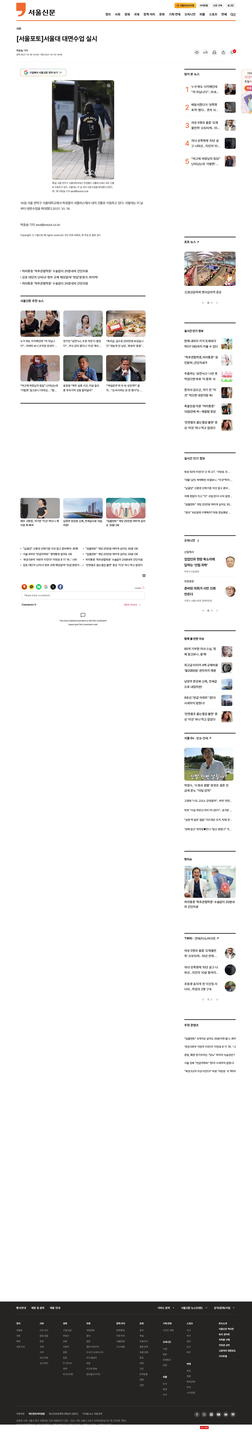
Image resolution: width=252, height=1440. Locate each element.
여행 (142, 1363)
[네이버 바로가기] (226, 1414)
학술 (142, 1335)
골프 (189, 1341)
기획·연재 (175, 14)
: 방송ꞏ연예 (196, 738)
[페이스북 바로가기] (197, 1414)
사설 (165, 1348)
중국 (88, 1335)
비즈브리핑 (68, 1374)
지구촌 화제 (91, 1368)
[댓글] (232, 52)
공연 (142, 1385)
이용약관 (20, 1413)
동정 (165, 1389)
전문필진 (167, 1359)
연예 (224, 14)
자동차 (66, 1346)
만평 (165, 1365)
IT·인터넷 (67, 1363)
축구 (189, 1335)
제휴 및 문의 (37, 1308)
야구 (189, 1330)
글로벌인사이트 (93, 1374)
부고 (165, 1394)
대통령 (19, 1330)
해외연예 (191, 1381)
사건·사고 (44, 1330)
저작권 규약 (224, 1345)
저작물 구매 (224, 1339)
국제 (136, 14)
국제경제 (90, 1330)
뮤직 (189, 1387)
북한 (18, 1341)
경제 (127, 14)
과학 (42, 1352)
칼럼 (165, 1354)
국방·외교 (20, 1346)
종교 (142, 1357)
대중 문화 (144, 1352)
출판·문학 (144, 1346)
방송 (189, 1370)
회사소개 (223, 1323)
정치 (108, 14)
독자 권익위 (224, 1334)
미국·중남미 (91, 1357)
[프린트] (214, 52)
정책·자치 (149, 14)
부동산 (66, 1335)
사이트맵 (223, 1356)
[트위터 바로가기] (204, 1414)
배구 (189, 1352)
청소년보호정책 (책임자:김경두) (63, 1413)
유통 (65, 1352)
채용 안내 (55, 1308)
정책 (65, 1368)
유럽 (88, 1363)
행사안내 (21, 1308)
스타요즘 (191, 1392)
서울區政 (120, 1341)
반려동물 (144, 1374)
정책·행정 (120, 1330)
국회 (18, 1335)
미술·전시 (144, 1341)
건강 (142, 1368)
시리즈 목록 (168, 1330)
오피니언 (190, 14)
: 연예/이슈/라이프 (200, 938)
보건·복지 (44, 1363)
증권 (65, 1357)
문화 (162, 14)
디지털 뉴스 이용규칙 (92, 1413)
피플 (202, 14)
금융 (65, 1341)
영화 (142, 1379)
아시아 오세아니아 (94, 1352)
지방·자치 (120, 1335)
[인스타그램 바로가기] (211, 1414)
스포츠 (213, 14)
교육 (42, 1346)
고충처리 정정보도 (227, 1350)
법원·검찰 (44, 1335)
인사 (165, 1383)
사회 (117, 14)
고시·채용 (120, 1346)
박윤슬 (19, 50)
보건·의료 (44, 1357)
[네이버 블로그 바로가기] (233, 1414)
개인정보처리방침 (36, 1413)
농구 (189, 1346)
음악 (142, 1330)
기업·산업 (67, 1330)
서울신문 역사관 (226, 1328)
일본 (88, 1341)
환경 (42, 1341)
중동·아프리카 (92, 1346)
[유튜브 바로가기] (218, 1414)
